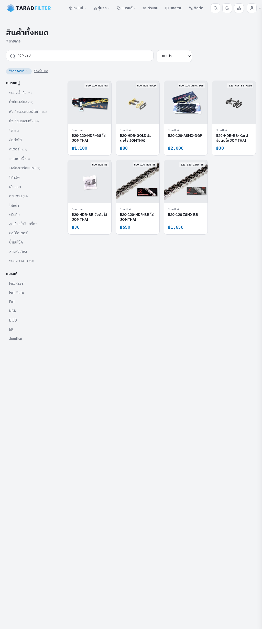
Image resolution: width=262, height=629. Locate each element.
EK (11, 330)
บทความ (176, 8)
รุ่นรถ (102, 8)
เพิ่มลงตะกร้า (92, 116)
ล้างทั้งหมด (41, 71)
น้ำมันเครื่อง (21, 102)
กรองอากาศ (21, 261)
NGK (12, 311)
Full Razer (17, 283)
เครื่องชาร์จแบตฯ (24, 168)
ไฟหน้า (14, 205)
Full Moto (16, 293)
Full (12, 302)
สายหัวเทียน (18, 252)
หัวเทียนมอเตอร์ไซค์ (28, 112)
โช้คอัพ (14, 178)
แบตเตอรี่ (19, 159)
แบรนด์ (127, 8)
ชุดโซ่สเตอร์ (18, 233)
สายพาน (18, 196)
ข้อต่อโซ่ (15, 140)
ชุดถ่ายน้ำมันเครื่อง (23, 224)
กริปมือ (14, 215)
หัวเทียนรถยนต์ (24, 121)
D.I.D (13, 320)
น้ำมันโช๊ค (16, 242)
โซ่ (14, 131)
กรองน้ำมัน (20, 93)
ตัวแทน (152, 8)
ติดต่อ (198, 8)
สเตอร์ (18, 149)
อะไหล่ (78, 8)
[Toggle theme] (227, 8)
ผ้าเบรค (15, 187)
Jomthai (15, 339)
